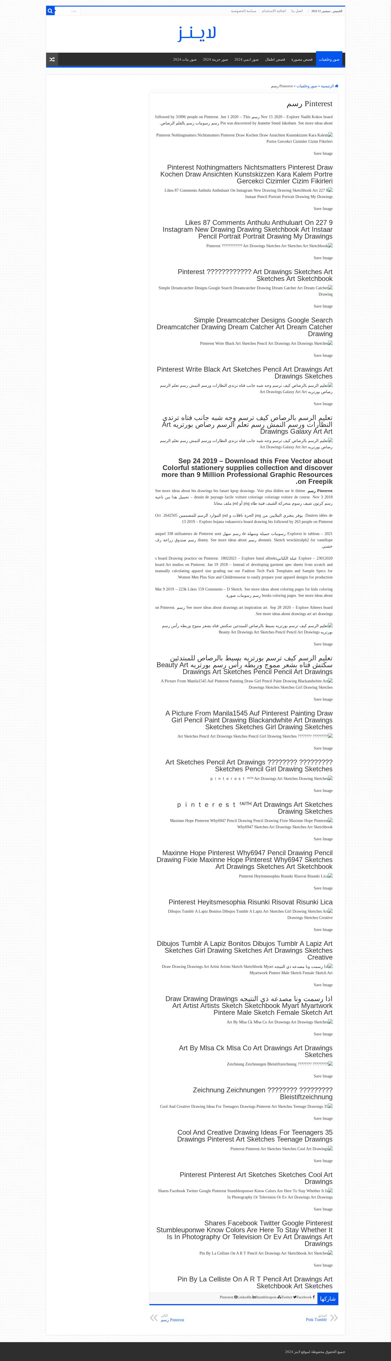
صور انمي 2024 (246, 59)
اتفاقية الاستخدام (274, 11)
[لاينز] (195, 33)
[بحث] (50, 11)
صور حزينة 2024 (215, 59)
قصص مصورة (302, 59)
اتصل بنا (297, 11)
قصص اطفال (275, 59)
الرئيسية (328, 86)
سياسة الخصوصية (243, 11)
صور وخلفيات (329, 59)
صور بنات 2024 (185, 59)
